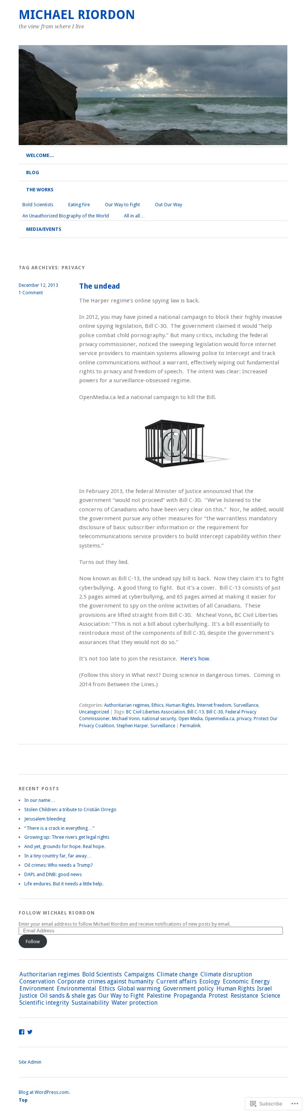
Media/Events (43, 229)
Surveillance (246, 705)
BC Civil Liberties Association (155, 712)
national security (159, 718)
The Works (39, 189)
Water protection (134, 1002)
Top (23, 1100)
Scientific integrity (44, 1002)
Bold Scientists (37, 204)
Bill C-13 (195, 712)
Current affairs (176, 981)
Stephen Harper (132, 725)
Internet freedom (214, 705)
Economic (236, 981)
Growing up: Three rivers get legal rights (66, 837)
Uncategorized (94, 712)
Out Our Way (168, 204)
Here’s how (194, 658)
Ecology (209, 981)
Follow (33, 941)
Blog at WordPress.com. (44, 1092)
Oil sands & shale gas (68, 995)
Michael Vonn (126, 718)
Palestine (159, 995)
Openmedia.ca (219, 718)
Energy (260, 981)
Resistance (244, 995)
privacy (244, 718)
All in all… (134, 216)
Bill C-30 (214, 712)
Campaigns (139, 974)
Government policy (188, 988)
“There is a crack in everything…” (59, 828)
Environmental (76, 988)
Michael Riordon (77, 14)
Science (270, 995)
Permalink (190, 725)
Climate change (177, 974)
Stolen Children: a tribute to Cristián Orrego (70, 809)
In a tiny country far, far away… (57, 856)
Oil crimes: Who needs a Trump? (58, 865)
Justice (28, 995)
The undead (99, 286)
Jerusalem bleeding (44, 819)
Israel (264, 988)
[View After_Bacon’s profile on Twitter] (30, 1032)
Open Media (190, 718)
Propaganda (190, 995)
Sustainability (90, 1002)
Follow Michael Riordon (57, 913)
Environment (36, 988)
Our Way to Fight (122, 204)
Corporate (71, 981)
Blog (32, 172)
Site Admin (30, 1062)
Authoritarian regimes (126, 705)
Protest (218, 995)
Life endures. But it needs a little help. (63, 884)
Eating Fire (79, 204)
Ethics (157, 705)
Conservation (37, 981)
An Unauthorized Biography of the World (65, 216)
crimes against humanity (121, 981)
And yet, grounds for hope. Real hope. (64, 846)
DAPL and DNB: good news (53, 874)
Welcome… (40, 155)
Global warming (139, 988)
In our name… (39, 800)
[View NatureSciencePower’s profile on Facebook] (22, 1032)
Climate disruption (226, 974)
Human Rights (180, 705)
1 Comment (31, 292)
